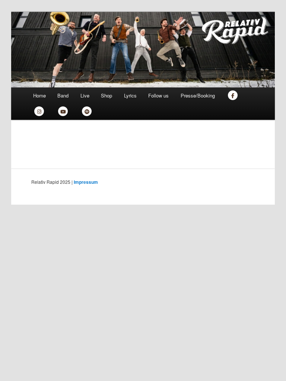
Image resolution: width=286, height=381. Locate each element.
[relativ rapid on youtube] (63, 112)
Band (63, 95)
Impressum (86, 182)
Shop (106, 95)
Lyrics (130, 95)
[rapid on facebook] (233, 95)
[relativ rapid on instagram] (39, 112)
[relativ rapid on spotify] (87, 112)
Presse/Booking (198, 95)
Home (39, 95)
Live (84, 95)
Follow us (158, 95)
